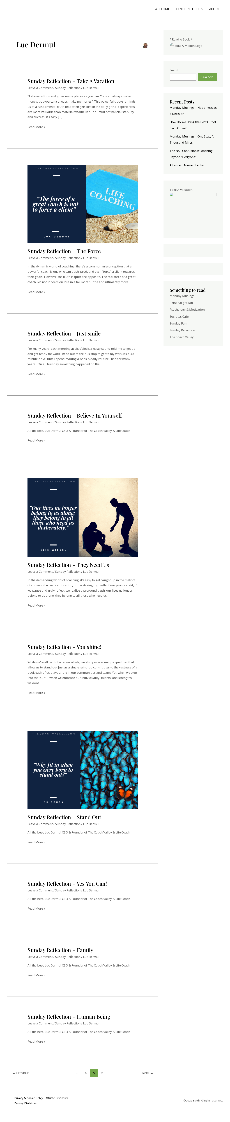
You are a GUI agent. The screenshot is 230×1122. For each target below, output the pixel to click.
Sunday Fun (178, 323)
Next (147, 1073)
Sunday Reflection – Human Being (68, 1016)
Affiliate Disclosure (57, 1098)
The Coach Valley (182, 337)
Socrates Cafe (179, 316)
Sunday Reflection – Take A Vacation (70, 81)
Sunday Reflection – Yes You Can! (67, 883)
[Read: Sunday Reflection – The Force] (82, 204)
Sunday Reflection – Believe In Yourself (74, 415)
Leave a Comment (40, 88)
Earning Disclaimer (25, 1103)
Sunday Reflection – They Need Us (68, 564)
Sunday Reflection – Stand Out (64, 817)
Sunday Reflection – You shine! (64, 646)
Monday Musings (182, 296)
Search (174, 70)
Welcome (162, 9)
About (214, 9)
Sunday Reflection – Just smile (64, 333)
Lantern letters (189, 9)
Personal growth (181, 303)
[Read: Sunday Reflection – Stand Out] (82, 769)
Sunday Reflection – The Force (64, 251)
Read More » (36, 126)
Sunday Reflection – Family (60, 950)
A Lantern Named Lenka (187, 165)
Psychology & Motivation (187, 309)
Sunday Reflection (67, 88)
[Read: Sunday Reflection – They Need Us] (82, 517)
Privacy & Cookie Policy (28, 1098)
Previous (20, 1073)
